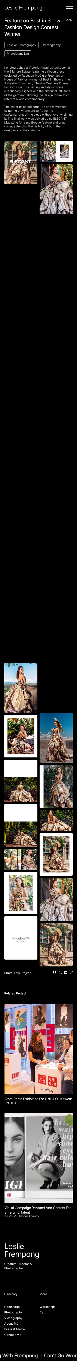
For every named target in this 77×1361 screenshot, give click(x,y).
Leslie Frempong (23, 8)
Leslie (14, 1246)
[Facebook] (54, 972)
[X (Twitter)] (60, 972)
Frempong (21, 1254)
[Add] (69, 7)
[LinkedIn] (65, 972)
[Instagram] (6, 1277)
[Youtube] (27, 1277)
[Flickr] (13, 1277)
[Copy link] (71, 972)
